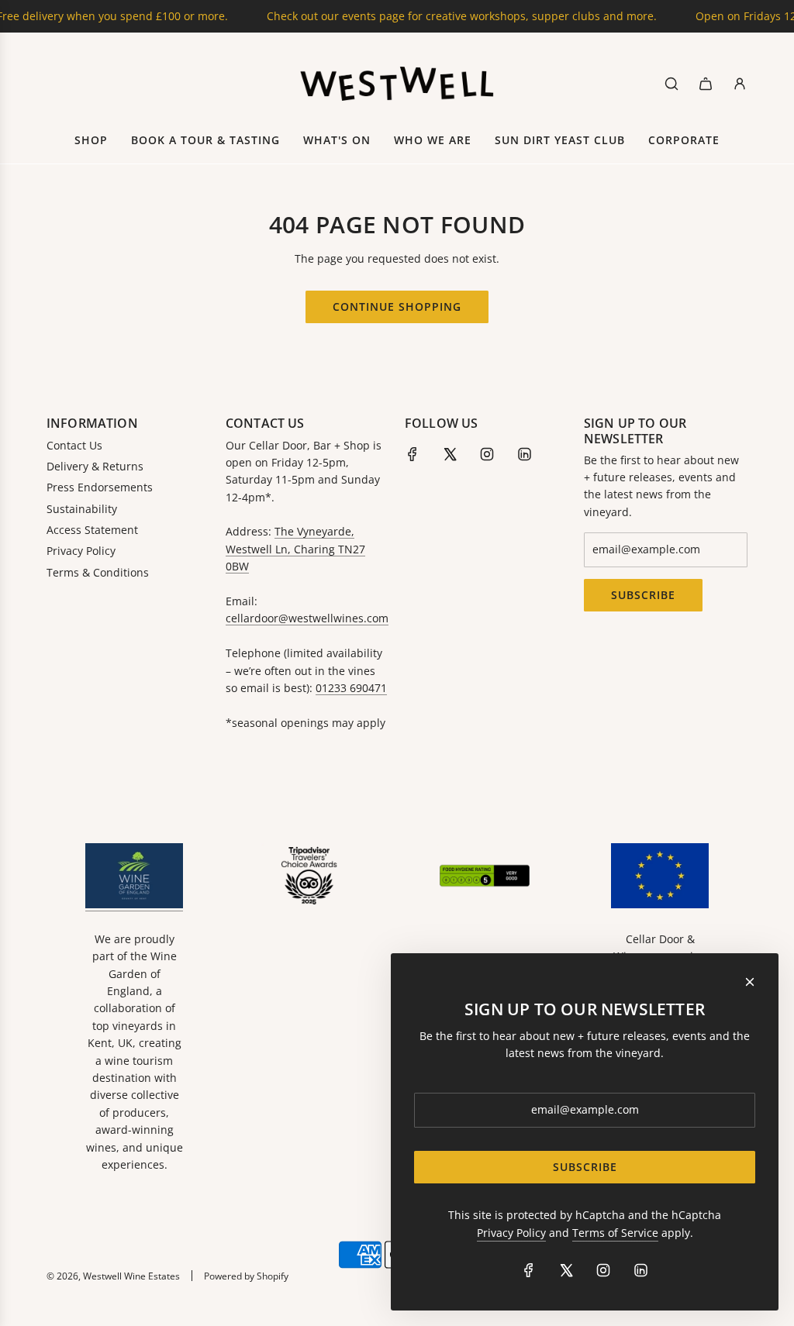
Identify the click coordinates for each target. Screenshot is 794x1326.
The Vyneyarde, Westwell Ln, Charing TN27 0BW (295, 548)
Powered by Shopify (246, 1276)
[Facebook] (412, 454)
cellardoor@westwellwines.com (307, 618)
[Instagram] (487, 454)
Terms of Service (615, 1232)
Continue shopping (397, 306)
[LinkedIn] (524, 454)
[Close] (750, 982)
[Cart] (706, 84)
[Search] (671, 84)
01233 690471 (351, 687)
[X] (450, 454)
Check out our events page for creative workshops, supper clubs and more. (435, 16)
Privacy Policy (511, 1232)
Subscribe (643, 594)
